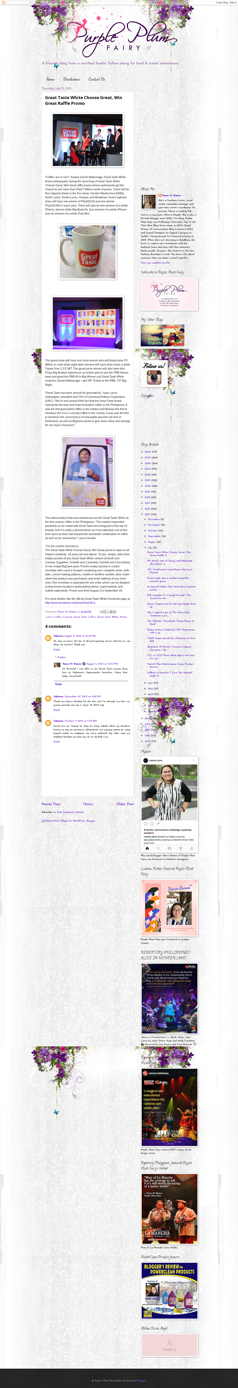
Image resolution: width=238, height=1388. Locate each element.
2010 (148, 741)
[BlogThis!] (104, 612)
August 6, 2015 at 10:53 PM (102, 664)
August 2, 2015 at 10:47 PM (80, 636)
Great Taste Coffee (85, 617)
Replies (61, 657)
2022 (148, 474)
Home (50, 79)
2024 (148, 463)
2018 (148, 497)
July (150, 548)
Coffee (58, 617)
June (151, 683)
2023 (148, 469)
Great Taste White (107, 617)
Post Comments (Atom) (70, 812)
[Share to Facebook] (111, 612)
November (154, 525)
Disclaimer (71, 79)
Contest (67, 617)
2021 (148, 480)
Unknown (58, 636)
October (153, 530)
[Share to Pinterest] (114, 612)
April (151, 694)
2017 (148, 503)
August (152, 542)
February (153, 705)
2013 (148, 724)
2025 (148, 457)
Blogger (141, 1380)
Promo (123, 617)
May (151, 688)
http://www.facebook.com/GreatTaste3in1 (70, 602)
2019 (148, 492)
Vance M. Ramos (71, 664)
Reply (56, 649)
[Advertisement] (162, 108)
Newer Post (50, 804)
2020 (148, 486)
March (152, 700)
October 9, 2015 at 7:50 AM (80, 721)
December (154, 519)
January (152, 711)
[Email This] (101, 612)
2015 (148, 514)
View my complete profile (155, 263)
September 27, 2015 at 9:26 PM (82, 696)
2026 (148, 452)
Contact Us (97, 79)
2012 (148, 730)
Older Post (125, 804)
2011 (148, 735)
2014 (148, 718)
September (155, 536)
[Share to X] (108, 612)
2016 (148, 509)
